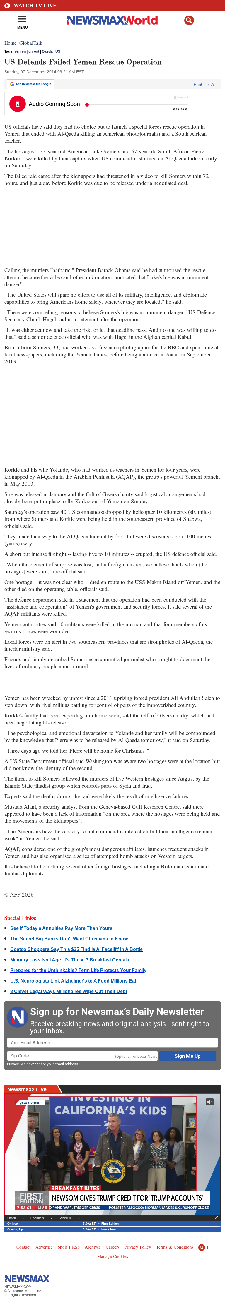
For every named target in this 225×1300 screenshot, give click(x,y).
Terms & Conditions (175, 1247)
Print (198, 84)
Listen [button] (11, 1218)
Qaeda (47, 51)
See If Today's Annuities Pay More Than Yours (61, 928)
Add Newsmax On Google (33, 84)
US (57, 51)
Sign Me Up (188, 1056)
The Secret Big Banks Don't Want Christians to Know (69, 938)
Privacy (13, 1064)
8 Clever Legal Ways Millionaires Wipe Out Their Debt (68, 991)
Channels (37, 1218)
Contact (23, 1247)
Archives (93, 1247)
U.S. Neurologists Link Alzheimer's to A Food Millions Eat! (74, 980)
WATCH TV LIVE (35, 5)
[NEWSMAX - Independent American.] (112, 20)
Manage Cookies (112, 1256)
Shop (62, 1247)
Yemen (20, 51)
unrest (33, 51)
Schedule (65, 1218)
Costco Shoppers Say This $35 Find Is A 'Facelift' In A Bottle (76, 949)
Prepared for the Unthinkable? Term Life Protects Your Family (78, 970)
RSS (76, 1247)
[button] (189, 20)
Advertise (44, 1247)
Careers (113, 1247)
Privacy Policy (138, 1247)
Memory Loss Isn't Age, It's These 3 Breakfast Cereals (69, 959)
